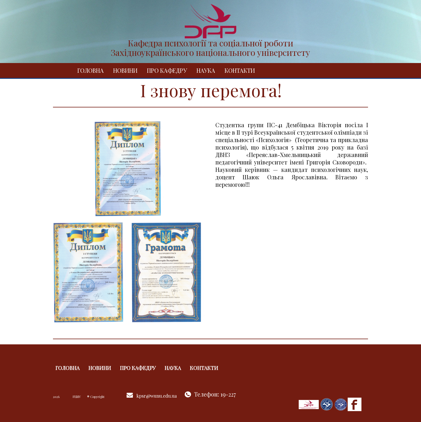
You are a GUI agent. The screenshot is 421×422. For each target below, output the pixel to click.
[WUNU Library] (341, 404)
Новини (125, 70)
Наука (205, 70)
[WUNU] (327, 404)
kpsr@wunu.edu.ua (156, 396)
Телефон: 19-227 (215, 394)
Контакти (240, 70)
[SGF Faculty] (309, 404)
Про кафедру (167, 70)
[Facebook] (354, 404)
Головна (90, 70)
